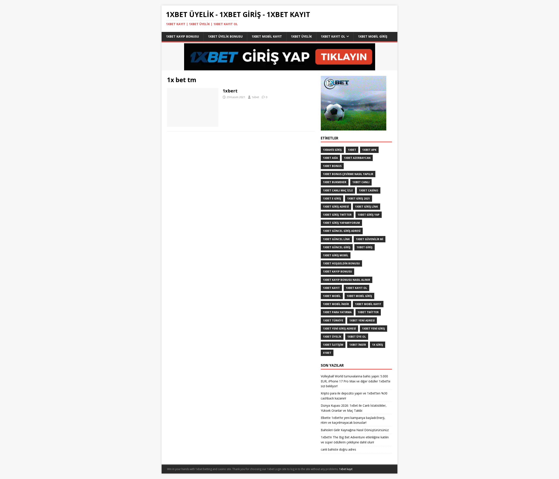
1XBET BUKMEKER (334, 182)
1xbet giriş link (366, 206)
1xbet (255, 97)
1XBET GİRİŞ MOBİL (335, 255)
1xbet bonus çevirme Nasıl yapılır (348, 174)
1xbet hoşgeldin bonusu (341, 263)
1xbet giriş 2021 (358, 198)
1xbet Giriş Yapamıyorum (341, 223)
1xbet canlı (360, 182)
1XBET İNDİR (357, 345)
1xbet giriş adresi (336, 206)
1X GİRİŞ (377, 345)
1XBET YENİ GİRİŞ (373, 328)
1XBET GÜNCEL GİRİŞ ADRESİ (342, 231)
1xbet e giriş (332, 198)
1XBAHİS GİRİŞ (332, 150)
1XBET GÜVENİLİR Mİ (369, 239)
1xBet (352, 150)
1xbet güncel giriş (336, 247)
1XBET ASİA (330, 158)
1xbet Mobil (332, 296)
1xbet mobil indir (336, 304)
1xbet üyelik (301, 36)
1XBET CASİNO (368, 190)
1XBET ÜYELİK (332, 336)
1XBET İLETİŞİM (333, 345)
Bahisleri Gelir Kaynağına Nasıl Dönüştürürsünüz (355, 430)
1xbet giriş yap (369, 215)
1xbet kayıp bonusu (182, 36)
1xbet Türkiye (333, 320)
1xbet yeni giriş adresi (339, 328)
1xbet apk (369, 150)
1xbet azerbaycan (357, 158)
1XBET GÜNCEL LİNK (336, 239)
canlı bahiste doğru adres (338, 449)
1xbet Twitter (368, 312)
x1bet (327, 353)
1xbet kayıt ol (333, 36)
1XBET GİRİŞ (365, 247)
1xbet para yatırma (337, 312)
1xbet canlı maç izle (338, 190)
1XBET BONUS (332, 166)
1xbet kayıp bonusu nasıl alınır (346, 280)
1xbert (230, 91)
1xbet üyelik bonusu (225, 36)
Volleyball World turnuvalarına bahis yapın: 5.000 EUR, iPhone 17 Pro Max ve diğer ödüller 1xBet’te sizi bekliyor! (355, 381)
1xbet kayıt (331, 288)
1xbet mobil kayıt (267, 36)
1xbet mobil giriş (372, 36)
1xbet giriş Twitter (337, 215)
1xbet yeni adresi (362, 320)
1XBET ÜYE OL (356, 336)
